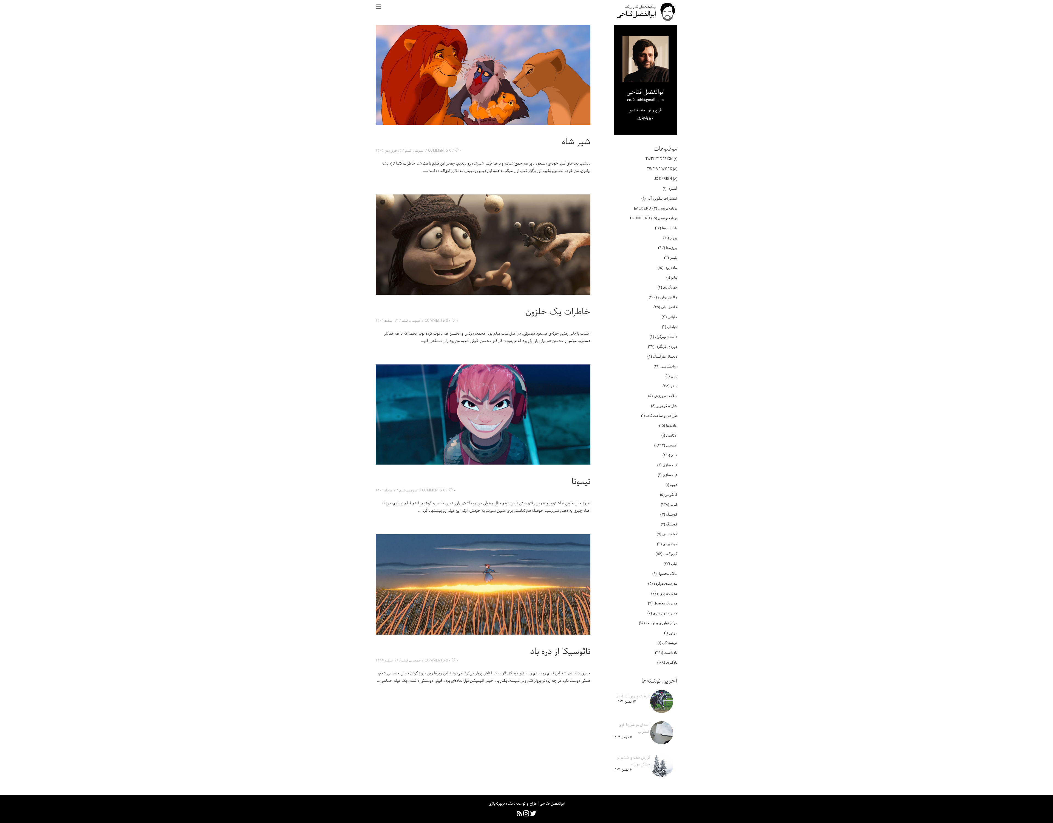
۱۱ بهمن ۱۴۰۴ (622, 737)
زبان (674, 376)
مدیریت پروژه (667, 593)
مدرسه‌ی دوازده (666, 583)
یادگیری (671, 662)
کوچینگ (671, 514)
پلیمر (673, 257)
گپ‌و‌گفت (670, 553)
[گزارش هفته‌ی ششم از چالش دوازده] (661, 765)
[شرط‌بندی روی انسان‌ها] (661, 701)
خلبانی (672, 316)
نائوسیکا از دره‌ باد (560, 652)
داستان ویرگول (666, 336)
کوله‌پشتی (669, 534)
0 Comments (439, 150)
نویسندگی (669, 642)
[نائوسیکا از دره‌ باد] (483, 584)
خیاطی (672, 326)
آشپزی (672, 188)
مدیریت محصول (665, 603)
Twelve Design (659, 159)
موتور (673, 632)
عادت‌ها (671, 425)
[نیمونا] (483, 414)
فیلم (408, 150)
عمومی (418, 150)
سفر (673, 386)
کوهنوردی (670, 544)
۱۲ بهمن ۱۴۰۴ (626, 702)
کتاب (673, 504)
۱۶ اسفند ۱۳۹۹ (387, 660)
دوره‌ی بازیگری (666, 346)
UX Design (663, 178)
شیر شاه (576, 142)
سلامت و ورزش (665, 395)
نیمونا (580, 482)
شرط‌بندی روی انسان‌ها (633, 696)
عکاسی (671, 435)
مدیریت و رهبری (665, 613)
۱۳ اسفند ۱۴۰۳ (387, 320)
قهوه (673, 484)
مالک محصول (668, 573)
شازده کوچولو (667, 405)
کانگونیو (671, 494)
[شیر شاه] (483, 75)
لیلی (674, 563)
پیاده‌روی (670, 267)
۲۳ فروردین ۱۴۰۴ (388, 150)
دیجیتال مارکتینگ (665, 356)
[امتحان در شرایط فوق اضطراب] (661, 732)
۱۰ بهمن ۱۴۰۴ (623, 770)
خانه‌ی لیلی (669, 307)
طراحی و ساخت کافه (662, 415)
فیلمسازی (670, 465)
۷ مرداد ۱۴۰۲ (385, 490)
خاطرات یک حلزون (558, 312)
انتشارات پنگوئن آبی (662, 198)
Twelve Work (659, 168)
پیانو (674, 277)
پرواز (673, 238)
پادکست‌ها (669, 228)
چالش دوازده (668, 297)
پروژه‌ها (671, 247)
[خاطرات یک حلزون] (483, 244)
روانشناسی (668, 366)
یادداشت (670, 652)
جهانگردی (670, 287)
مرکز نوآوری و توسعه (662, 623)
